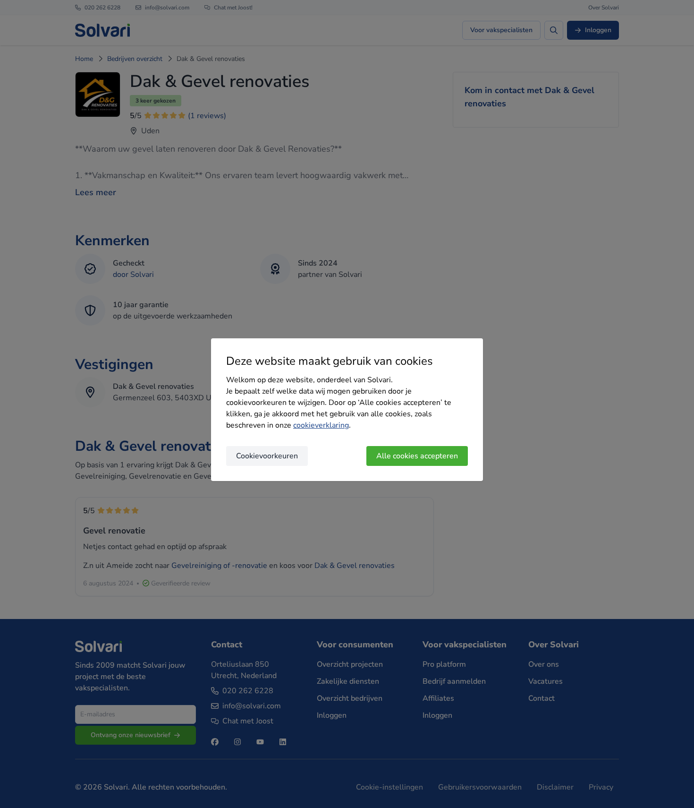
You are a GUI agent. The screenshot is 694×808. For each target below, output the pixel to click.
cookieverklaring (321, 425)
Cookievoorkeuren (267, 456)
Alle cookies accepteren (417, 456)
